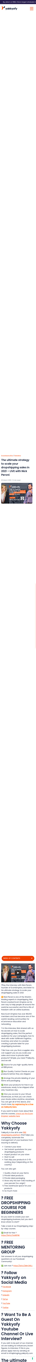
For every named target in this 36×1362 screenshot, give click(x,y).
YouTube (6, 1303)
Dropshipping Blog (7, 456)
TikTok (5, 1299)
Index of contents (18, 958)
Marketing (17, 456)
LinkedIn (6, 1295)
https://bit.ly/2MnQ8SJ (23, 1266)
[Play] (18, 972)
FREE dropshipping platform (13, 1133)
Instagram (7, 1291)
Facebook (7, 1287)
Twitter (5, 1307)
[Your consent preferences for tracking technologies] (32, 1358)
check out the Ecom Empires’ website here (17, 1114)
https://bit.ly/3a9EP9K (10, 1235)
